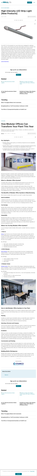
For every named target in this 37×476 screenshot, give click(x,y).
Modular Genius (4, 266)
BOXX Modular (4, 251)
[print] (35, 20)
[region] (18, 473)
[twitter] (18, 20)
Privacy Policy (32, 471)
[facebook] (15, 20)
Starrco (2, 133)
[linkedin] (16, 20)
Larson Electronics (5, 61)
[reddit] (20, 20)
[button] (2, 2)
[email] (21, 20)
